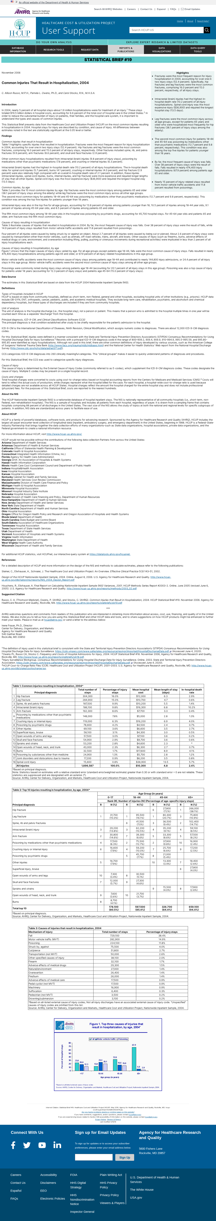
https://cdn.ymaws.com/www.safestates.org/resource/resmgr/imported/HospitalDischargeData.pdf (112, 651)
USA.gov (136, 1197)
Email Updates (192, 9)
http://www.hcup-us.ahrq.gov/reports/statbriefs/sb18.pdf (51, 657)
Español (15, 1190)
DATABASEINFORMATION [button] (18, 49)
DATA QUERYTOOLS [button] (198, 49)
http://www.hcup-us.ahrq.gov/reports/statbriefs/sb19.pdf (89, 602)
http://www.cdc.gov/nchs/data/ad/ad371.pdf (36, 348)
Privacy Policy (109, 1195)
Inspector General (82, 1211)
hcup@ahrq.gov (53, 619)
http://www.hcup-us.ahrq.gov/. (64, 434)
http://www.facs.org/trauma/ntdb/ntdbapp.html (76, 345)
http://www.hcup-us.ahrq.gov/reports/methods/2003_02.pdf (102, 588)
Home (180, 21)
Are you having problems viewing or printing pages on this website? (108, 1112)
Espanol (161, 9)
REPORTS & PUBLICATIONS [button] (126, 49)
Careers (131, 9)
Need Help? (203, 21)
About (190, 21)
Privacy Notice (100, 1119)
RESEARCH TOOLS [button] (54, 49)
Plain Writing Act (111, 1175)
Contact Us (146, 9)
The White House (142, 1189)
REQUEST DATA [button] (90, 49)
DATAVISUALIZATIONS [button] (161, 49)
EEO (43, 1190)
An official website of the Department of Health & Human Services (54, 2)
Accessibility (48, 1175)
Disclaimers (48, 1182)
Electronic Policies (52, 1198)
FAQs (173, 9)
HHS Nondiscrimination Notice (82, 1199)
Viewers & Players (114, 1119)
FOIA (73, 1175)
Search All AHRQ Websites (108, 9)
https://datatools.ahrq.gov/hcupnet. (110, 554)
